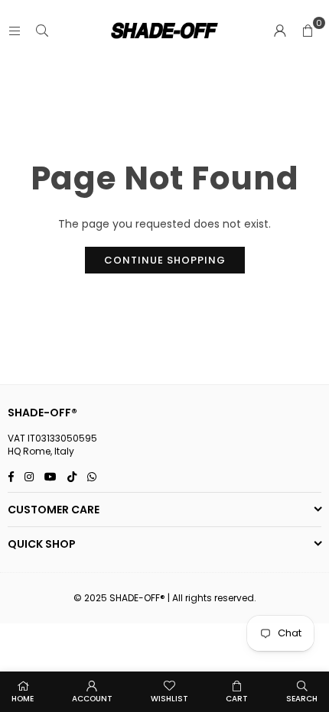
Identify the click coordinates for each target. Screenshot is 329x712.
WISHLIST (169, 698)
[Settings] (280, 30)
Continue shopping (165, 260)
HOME (22, 698)
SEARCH (302, 698)
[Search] (42, 30)
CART (237, 698)
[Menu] (14, 30)
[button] (307, 30)
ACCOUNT (92, 698)
